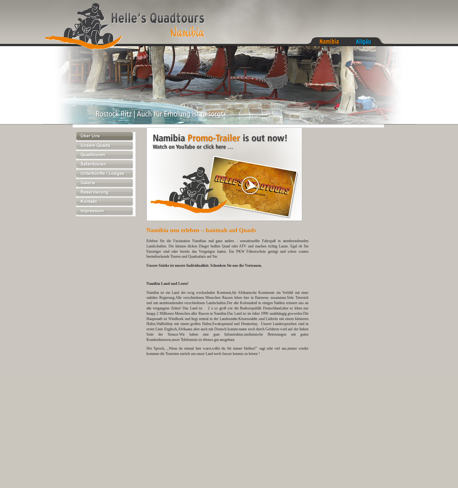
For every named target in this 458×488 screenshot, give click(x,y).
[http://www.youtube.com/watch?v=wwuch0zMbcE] (224, 220)
